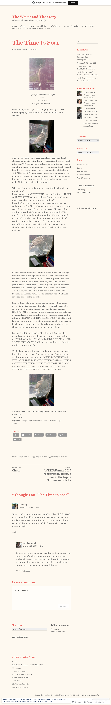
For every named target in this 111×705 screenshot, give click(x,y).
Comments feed (83, 175)
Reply (38, 507)
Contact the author (71, 26)
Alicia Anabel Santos (87, 208)
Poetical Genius (88, 115)
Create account (83, 165)
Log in (79, 168)
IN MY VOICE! (88, 26)
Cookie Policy (48, 701)
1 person (27, 571)
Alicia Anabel (29, 543)
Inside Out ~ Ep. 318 (90, 111)
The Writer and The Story (34, 17)
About (22, 26)
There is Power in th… (91, 121)
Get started (72, 2)
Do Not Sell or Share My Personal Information (83, 695)
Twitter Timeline (85, 186)
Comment (63, 606)
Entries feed (82, 171)
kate (35, 49)
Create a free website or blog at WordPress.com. (51, 695)
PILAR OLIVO (88, 100)
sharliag (23, 505)
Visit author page (20, 637)
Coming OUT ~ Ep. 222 (86, 63)
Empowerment (24, 457)
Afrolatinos (55, 26)
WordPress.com (83, 178)
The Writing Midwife (37, 26)
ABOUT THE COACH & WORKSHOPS (27, 665)
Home (14, 26)
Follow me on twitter (61, 625)
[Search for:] (87, 41)
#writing (47, 457)
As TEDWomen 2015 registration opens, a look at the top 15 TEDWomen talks (57, 474)
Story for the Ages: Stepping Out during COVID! (84, 57)
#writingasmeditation (59, 457)
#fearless (40, 457)
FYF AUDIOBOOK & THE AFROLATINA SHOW (31, 29)
